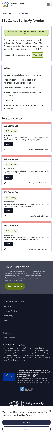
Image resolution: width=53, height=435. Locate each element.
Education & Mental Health (14, 301)
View (8, 144)
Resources (6, 13)
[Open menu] (48, 4)
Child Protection (10, 337)
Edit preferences (50, 410)
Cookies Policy (24, 415)
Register (6, 328)
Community (8, 315)
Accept (26, 422)
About (5, 320)
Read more (13, 286)
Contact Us (7, 333)
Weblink (38, 55)
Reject (27, 429)
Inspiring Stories (10, 311)
